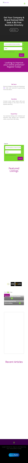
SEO (4, 88)
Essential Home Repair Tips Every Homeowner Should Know (12, 409)
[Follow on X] (14, 460)
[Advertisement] (14, 129)
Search (21, 55)
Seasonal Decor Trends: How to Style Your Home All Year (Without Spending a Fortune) (13, 430)
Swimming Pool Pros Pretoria (13, 296)
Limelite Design (20, 446)
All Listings (19, 448)
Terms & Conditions (13, 448)
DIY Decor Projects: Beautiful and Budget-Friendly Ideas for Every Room (13, 385)
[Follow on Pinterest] (18, 460)
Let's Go (13, 30)
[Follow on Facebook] (10, 460)
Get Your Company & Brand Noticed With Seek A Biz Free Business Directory (14, 21)
